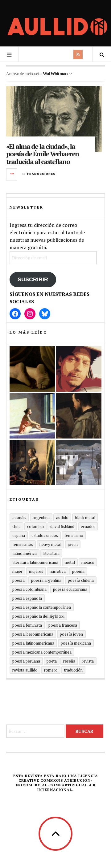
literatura (51, 553)
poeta (52, 661)
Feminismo (73, 535)
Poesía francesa (62, 625)
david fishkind (62, 526)
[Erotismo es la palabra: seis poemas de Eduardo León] (78, 369)
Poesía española (27, 598)
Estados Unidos (44, 535)
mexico (87, 562)
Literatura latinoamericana (35, 562)
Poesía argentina (46, 580)
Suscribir (33, 279)
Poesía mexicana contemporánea (42, 652)
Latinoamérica (24, 553)
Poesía (18, 580)
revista (88, 661)
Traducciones (41, 173)
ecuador (88, 526)
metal (70, 562)
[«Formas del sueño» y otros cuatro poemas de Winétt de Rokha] (32, 462)
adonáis (19, 517)
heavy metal (50, 544)
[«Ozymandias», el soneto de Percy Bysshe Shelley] (32, 369)
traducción (73, 670)
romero (51, 670)
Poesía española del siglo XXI (38, 616)
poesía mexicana (76, 643)
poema (78, 571)
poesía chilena (81, 580)
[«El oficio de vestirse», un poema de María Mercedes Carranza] (78, 462)
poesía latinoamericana (33, 643)
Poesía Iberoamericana (32, 634)
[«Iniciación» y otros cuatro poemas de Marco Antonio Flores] (78, 416)
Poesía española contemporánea (41, 607)
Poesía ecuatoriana (70, 589)
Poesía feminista (27, 625)
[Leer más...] (12, 174)
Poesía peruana (26, 661)
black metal (85, 517)
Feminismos (22, 544)
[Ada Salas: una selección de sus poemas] (32, 416)
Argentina (41, 517)
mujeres (36, 571)
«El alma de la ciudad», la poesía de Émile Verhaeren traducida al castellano (42, 154)
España (18, 535)
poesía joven (71, 634)
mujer (17, 571)
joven (73, 544)
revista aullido (25, 670)
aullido (62, 517)
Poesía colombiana (29, 589)
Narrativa (58, 571)
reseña (69, 661)
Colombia (35, 526)
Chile (16, 526)
